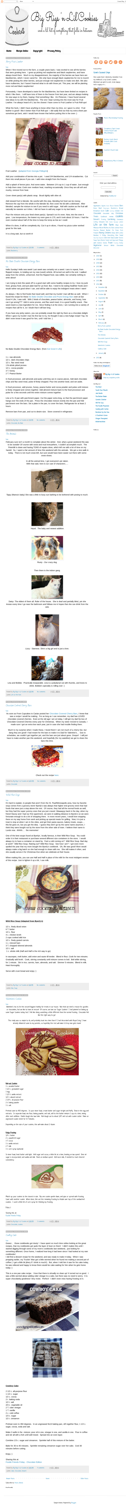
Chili (121, 211)
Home (8, 50)
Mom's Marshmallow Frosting (113, 118)
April (100, 316)
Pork (121, 230)
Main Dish (119, 225)
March (100, 319)
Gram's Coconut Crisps (102, 73)
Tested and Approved (111, 240)
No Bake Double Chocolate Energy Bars (23, 261)
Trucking (115, 243)
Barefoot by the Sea (102, 412)
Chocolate (14, 423)
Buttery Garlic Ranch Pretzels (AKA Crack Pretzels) (111, 142)
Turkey (121, 243)
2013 (98, 281)
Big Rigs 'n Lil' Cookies (112, 374)
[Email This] (51, 248)
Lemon (121, 222)
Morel (101, 228)
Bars (121, 206)
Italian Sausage (113, 222)
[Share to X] (54, 248)
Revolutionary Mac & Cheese (113, 161)
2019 (98, 259)
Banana (116, 206)
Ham (12, 988)
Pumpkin (96, 233)
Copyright (38, 50)
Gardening (111, 219)
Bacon (112, 206)
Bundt (102, 211)
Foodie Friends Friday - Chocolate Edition (24, 1462)
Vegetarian (97, 245)
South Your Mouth (102, 390)
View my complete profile (111, 378)
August (101, 302)
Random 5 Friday (100, 235)
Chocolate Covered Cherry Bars (19, 705)
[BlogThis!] (52, 248)
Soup (15, 988)
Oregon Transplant (102, 419)
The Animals (11, 434)
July (99, 305)
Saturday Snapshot (99, 238)
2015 (98, 274)
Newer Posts (10, 1479)
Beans (95, 208)
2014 (98, 277)
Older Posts (84, 1479)
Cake (12, 1471)
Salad (121, 235)
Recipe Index (22, 50)
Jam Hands (99, 393)
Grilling (96, 222)
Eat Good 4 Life (54, 349)
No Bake (20, 423)
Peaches (96, 230)
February (101, 323)
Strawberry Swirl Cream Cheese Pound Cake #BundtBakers (112, 131)
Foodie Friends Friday (13, 1216)
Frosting (103, 219)
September (102, 298)
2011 (98, 358)
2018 (98, 263)
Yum (7, 67)
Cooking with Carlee (102, 409)
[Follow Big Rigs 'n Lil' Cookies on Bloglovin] (102, 367)
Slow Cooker (114, 238)
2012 (98, 284)
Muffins (106, 228)
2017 (98, 266)
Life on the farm (16, 695)
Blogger (73, 1503)
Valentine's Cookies (14, 999)
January (101, 353)
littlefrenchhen (100, 422)
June (100, 309)
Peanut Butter (105, 230)
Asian (107, 206)
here (56, 775)
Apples (103, 206)
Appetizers (97, 206)
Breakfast (97, 211)
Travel (110, 243)
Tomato (105, 243)
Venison (106, 245)
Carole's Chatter (101, 400)
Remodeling (110, 235)
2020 (98, 256)
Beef (100, 208)
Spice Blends (101, 240)
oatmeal (117, 228)
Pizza (117, 230)
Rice (117, 235)
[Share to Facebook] (56, 248)
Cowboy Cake (11, 1235)
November (101, 291)
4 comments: (41, 1468)
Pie (113, 230)
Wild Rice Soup (12, 795)
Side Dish (107, 238)
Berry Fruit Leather (14, 62)
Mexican (96, 228)
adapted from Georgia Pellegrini (33, 171)
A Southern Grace (101, 415)
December (101, 287)
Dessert (24, 1471)
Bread (121, 208)
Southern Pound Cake (111, 150)
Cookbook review (107, 217)
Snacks (121, 238)
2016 (98, 270)
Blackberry (14, 251)
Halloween (102, 222)
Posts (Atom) (19, 1483)
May (100, 312)
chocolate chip (108, 213)
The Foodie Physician (102, 406)
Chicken (117, 211)
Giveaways (120, 219)
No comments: (41, 420)
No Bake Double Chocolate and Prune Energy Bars (51, 297)
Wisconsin (96, 248)
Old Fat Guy (99, 403)
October (101, 294)
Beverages (106, 208)
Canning (112, 211)
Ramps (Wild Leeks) (117, 233)
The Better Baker (101, 396)
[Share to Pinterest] (58, 248)
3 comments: (41, 248)
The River (99, 387)
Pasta (121, 228)
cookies (20, 1224)
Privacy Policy (54, 50)
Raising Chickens (105, 233)
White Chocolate (117, 245)
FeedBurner (112, 196)
